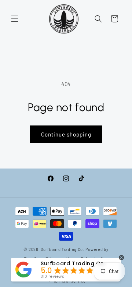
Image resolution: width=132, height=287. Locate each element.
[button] (15, 19)
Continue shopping (66, 134)
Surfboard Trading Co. (62, 249)
